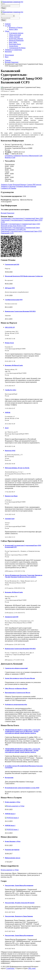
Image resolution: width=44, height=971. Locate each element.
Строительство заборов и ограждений (16, 668)
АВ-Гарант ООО (10, 288)
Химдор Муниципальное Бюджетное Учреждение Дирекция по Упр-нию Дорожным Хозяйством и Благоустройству (23, 576)
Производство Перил (11, 496)
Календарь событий (16, 38)
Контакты (8, 51)
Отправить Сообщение (13, 155)
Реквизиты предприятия (12, 849)
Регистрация (9, 55)
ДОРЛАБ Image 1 (10, 825)
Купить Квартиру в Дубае (12, 841)
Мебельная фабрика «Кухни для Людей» (17, 468)
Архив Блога (13, 46)
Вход (6, 57)
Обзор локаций (14, 37)
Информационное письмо (12, 858)
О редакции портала (16, 33)
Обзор (7, 31)
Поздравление (9, 777)
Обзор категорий (15, 35)
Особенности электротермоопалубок (16, 704)
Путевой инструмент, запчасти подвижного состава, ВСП (22, 787)
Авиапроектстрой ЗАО (11, 617)
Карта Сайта (13, 29)
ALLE (7, 428)
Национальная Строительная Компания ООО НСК (20, 311)
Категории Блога (15, 44)
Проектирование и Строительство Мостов (17, 692)
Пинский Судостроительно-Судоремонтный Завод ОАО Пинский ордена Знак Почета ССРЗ (20, 225)
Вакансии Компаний (16, 40)
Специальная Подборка (17, 48)
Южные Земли (9, 343)
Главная (7, 24)
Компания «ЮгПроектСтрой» (14, 365)
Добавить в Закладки (8, 186)
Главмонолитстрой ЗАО (12, 264)
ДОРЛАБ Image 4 (10, 813)
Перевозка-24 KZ (10, 450)
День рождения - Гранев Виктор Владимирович (19, 885)
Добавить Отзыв (6, 184)
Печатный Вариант (19, 184)
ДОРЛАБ (7, 412)
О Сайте (8, 25)
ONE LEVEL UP (10, 327)
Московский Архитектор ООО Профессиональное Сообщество (24, 276)
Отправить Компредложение (26, 186)
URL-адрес (32, 968)
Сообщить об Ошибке (8, 188)
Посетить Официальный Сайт (31, 155)
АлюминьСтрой (9, 518)
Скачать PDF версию (34, 184)
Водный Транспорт (7, 213)
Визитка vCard (10, 157)
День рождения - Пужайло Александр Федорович (19, 902)
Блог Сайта (13, 42)
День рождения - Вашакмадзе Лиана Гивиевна (19, 916)
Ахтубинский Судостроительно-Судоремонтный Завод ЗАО (22, 218)
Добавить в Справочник (13, 50)
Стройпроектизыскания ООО (14, 299)
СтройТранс (10, 968)
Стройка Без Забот (10, 390)
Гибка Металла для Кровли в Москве (16, 688)
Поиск (3, 8)
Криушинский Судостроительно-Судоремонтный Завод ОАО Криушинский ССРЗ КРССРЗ (20, 228)
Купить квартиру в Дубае (12, 802)
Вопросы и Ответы (15, 27)
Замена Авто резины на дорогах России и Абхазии (20, 678)
